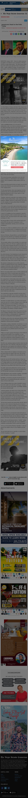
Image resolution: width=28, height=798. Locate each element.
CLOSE (25, 135)
